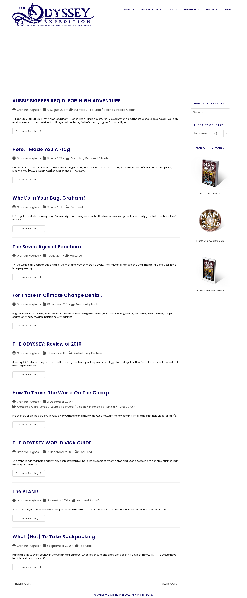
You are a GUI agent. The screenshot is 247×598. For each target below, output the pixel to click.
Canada (22, 407)
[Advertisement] (123, 61)
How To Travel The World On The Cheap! (61, 393)
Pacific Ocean (125, 110)
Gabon (81, 407)
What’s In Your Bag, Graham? (49, 198)
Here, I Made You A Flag (41, 149)
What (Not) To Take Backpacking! (54, 536)
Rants (104, 158)
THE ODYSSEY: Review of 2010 (46, 344)
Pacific (108, 110)
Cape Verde (39, 407)
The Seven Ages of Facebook (47, 246)
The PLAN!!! (26, 491)
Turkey (122, 407)
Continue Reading (30, 131)
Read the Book (210, 193)
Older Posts (171, 584)
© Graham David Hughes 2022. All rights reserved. (123, 594)
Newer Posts (21, 584)
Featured (95, 110)
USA (132, 407)
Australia (79, 110)
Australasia (80, 353)
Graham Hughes (28, 110)
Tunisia (110, 407)
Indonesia (95, 407)
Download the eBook (210, 290)
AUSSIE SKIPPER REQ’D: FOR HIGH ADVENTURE (66, 100)
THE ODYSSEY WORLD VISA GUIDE (51, 443)
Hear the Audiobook (210, 241)
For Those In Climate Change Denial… (58, 295)
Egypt (54, 407)
